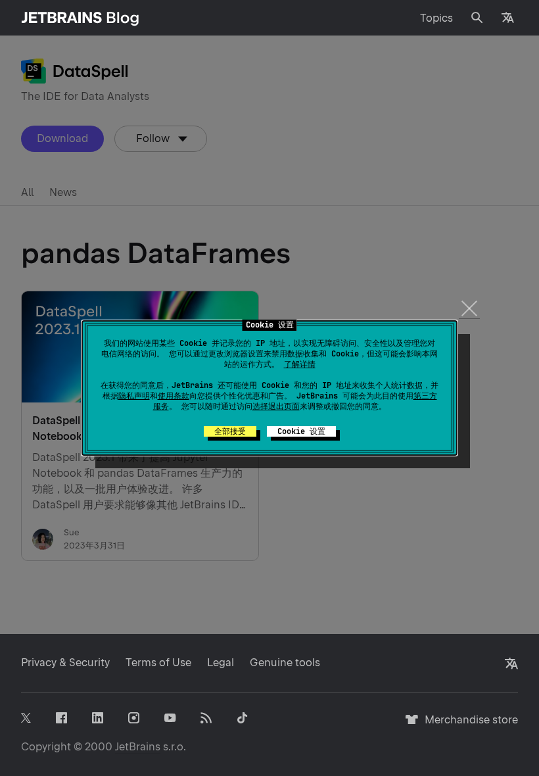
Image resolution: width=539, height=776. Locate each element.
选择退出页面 (276, 406)
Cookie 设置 (301, 431)
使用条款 (173, 396)
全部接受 (230, 431)
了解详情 (300, 364)
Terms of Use (158, 662)
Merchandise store (467, 725)
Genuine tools (285, 662)
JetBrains (137, 746)
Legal (220, 662)
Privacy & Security (65, 662)
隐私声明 (134, 396)
